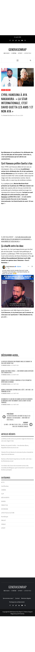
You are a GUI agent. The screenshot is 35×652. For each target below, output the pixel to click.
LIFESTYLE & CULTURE (7, 513)
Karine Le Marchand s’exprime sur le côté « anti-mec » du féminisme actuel (17, 390)
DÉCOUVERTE (5, 497)
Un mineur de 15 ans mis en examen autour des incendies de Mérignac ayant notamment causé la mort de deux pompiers (16, 400)
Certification (5, 486)
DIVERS (8, 90)
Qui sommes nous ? (8, 598)
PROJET (3, 520)
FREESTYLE (4, 505)
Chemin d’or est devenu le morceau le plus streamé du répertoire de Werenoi (16, 381)
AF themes (21, 613)
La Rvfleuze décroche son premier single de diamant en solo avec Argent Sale (16, 362)
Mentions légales (26, 598)
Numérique (4, 517)
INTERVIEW (4, 509)
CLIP (2, 494)
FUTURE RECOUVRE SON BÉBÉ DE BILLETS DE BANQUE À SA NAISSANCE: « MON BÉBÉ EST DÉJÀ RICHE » (16, 239)
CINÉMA (3, 490)
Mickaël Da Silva (7, 115)
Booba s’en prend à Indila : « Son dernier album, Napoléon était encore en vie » (17, 372)
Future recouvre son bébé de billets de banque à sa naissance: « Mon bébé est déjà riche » (18, 417)
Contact (17, 598)
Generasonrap (18, 49)
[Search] (30, 60)
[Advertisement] (17, 17)
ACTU (3, 90)
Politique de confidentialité (16, 602)
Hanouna (4, 197)
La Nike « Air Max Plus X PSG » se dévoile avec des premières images (16, 424)
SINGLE (3, 524)
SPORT (3, 528)
